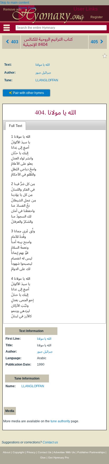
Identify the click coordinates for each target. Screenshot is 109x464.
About (6, 452)
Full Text (15, 126)
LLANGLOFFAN (46, 80)
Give (43, 457)
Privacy (31, 452)
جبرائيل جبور (43, 72)
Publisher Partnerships (91, 452)
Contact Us (44, 452)
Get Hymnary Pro (58, 457)
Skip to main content (14, 2)
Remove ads (12, 9)
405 (95, 42)
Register (96, 17)
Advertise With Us (64, 452)
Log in (79, 17)
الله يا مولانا (42, 65)
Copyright (18, 452)
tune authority (60, 421)
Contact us (50, 442)
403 (14, 42)
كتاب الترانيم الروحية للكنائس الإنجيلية (48, 42)
